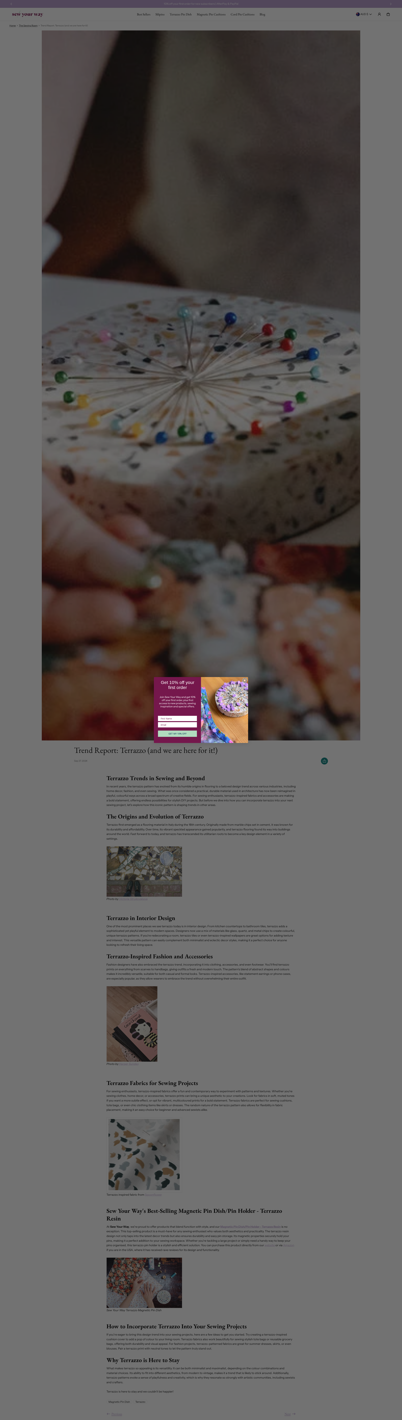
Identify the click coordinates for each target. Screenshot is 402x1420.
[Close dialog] (245, 680)
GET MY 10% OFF (177, 733)
